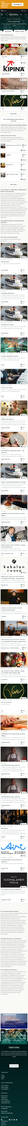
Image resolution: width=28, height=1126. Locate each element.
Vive (3, 108)
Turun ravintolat (17, 19)
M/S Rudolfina (4, 270)
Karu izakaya (4, 679)
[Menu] (2, 14)
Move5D (3, 837)
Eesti (2, 1078)
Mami (2, 396)
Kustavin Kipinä (6, 73)
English (3, 1077)
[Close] (26, 4)
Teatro (2, 364)
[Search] (21, 14)
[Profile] (25, 14)
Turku (3, 58)
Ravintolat (9, 19)
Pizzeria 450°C (9, 164)
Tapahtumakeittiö (5, 427)
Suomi (2, 1075)
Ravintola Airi (4, 868)
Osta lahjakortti (17, 4)
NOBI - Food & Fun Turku (12, 174)
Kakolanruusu (4, 585)
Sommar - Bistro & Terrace (8, 91)
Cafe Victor (4, 56)
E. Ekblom (8, 155)
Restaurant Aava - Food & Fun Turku (14, 145)
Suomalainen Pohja (6, 899)
